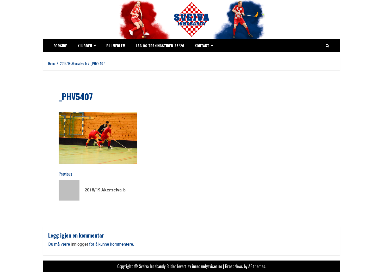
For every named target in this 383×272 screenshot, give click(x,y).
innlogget (79, 244)
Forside (60, 45)
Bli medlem (115, 45)
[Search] (327, 46)
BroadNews (234, 266)
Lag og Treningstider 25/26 (160, 45)
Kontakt (202, 45)
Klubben (84, 45)
